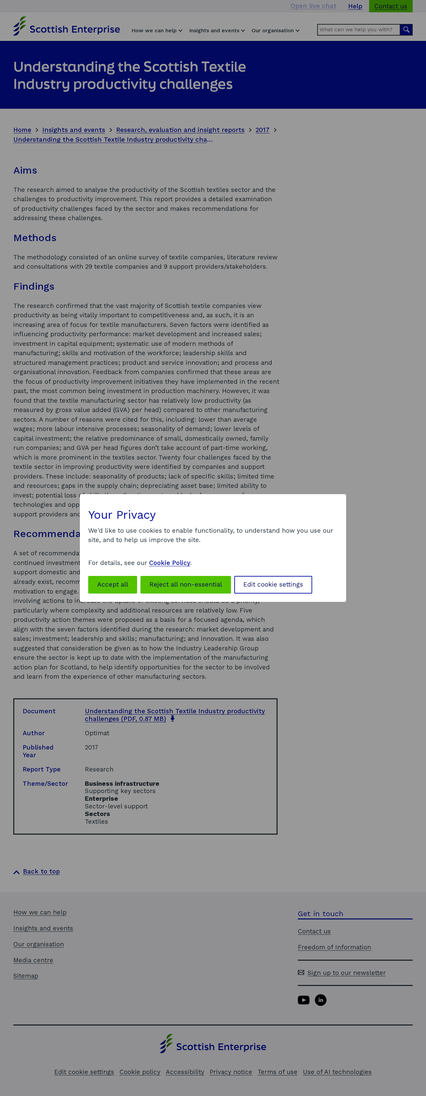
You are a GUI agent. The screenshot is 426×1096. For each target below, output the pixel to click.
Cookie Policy (169, 563)
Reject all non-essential (185, 584)
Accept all (112, 584)
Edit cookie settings (273, 584)
